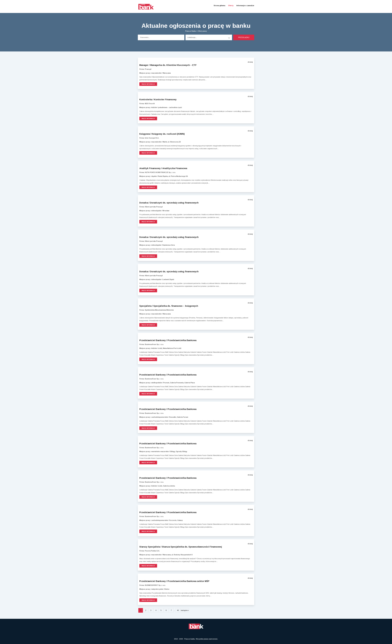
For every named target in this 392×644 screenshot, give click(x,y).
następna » (185, 610)
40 (178, 610)
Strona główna (219, 5)
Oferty (230, 5)
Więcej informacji (148, 84)
